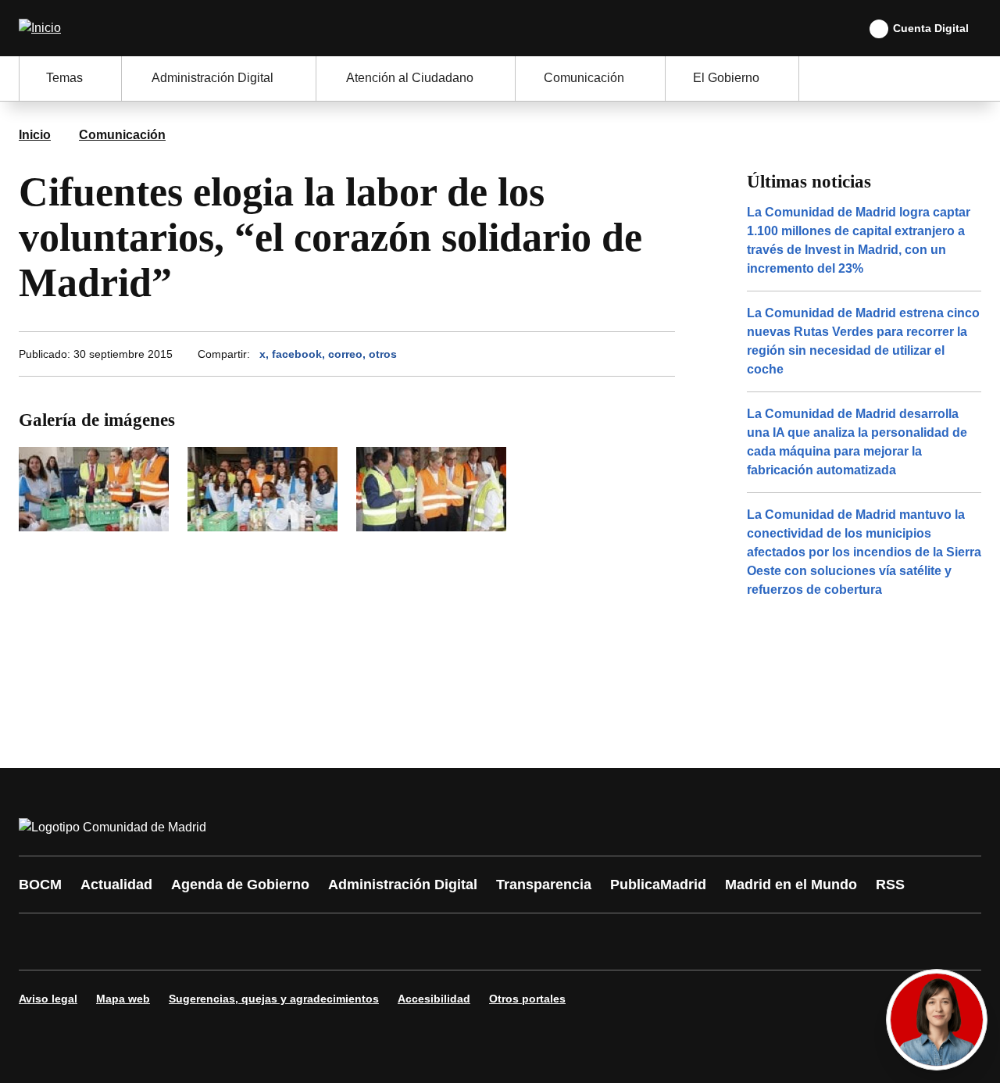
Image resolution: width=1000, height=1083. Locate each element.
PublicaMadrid (658, 884)
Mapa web (123, 998)
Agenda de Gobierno (240, 884)
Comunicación (122, 134)
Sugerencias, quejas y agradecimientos (274, 998)
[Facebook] (40, 941)
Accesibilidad (434, 998)
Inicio (35, 134)
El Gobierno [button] (726, 77)
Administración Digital (402, 884)
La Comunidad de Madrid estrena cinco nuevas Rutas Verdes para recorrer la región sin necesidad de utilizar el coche (863, 341)
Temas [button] (64, 77)
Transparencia (543, 884)
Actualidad (116, 884)
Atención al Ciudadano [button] (409, 77)
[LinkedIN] (228, 941)
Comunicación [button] (584, 77)
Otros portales (527, 998)
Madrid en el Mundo (791, 884)
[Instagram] (87, 941)
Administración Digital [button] (212, 77)
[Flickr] (369, 941)
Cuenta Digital (931, 28)
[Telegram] (416, 941)
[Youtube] (181, 941)
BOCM (40, 884)
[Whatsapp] (275, 941)
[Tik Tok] (322, 941)
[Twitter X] (134, 941)
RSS (890, 884)
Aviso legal (48, 998)
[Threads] (462, 941)
